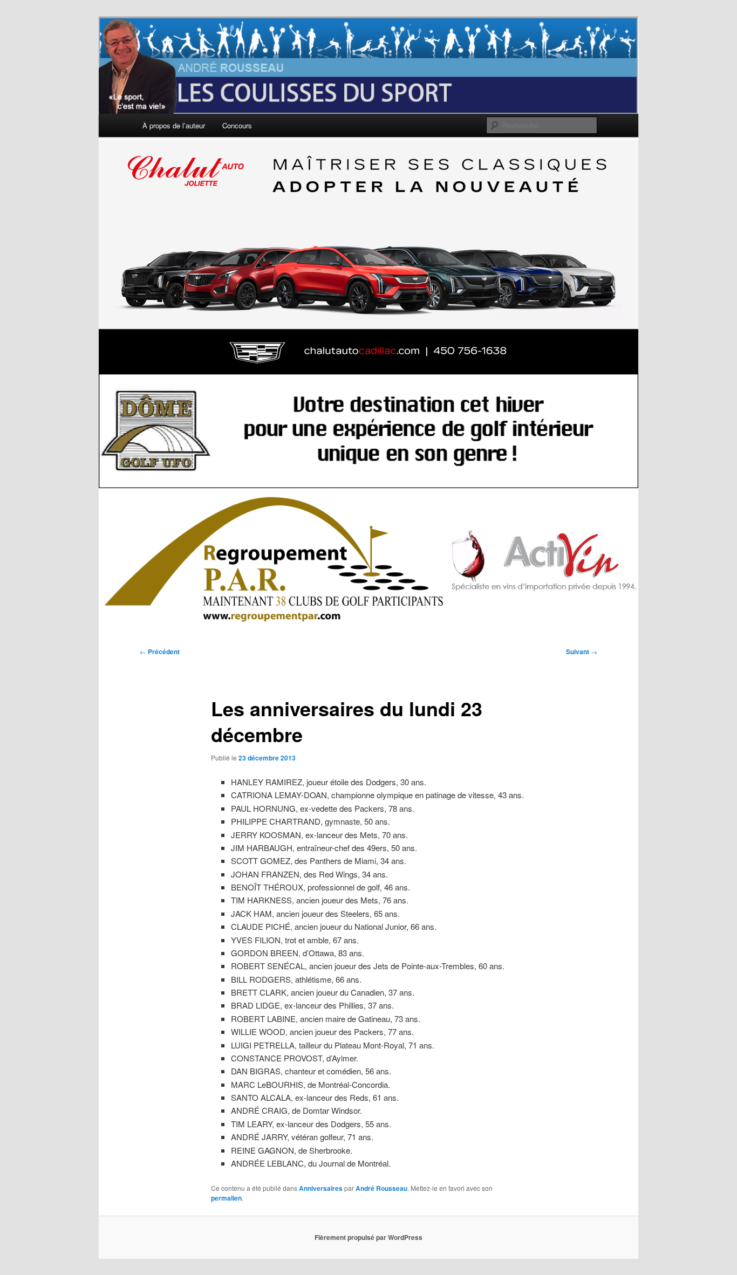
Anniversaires (321, 1188)
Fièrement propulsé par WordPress (368, 1237)
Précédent (160, 651)
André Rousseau (381, 1188)
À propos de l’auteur (173, 125)
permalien (226, 1198)
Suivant (581, 651)
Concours (237, 125)
